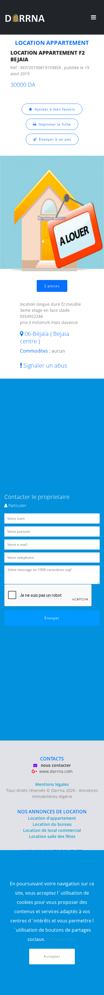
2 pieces (52, 285)
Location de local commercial (52, 830)
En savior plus (61, 939)
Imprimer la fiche (53, 124)
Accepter (52, 956)
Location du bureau (52, 824)
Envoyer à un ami (54, 139)
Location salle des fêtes (52, 836)
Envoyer (52, 618)
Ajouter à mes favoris (53, 109)
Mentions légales (52, 784)
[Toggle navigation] (93, 17)
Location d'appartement (52, 818)
